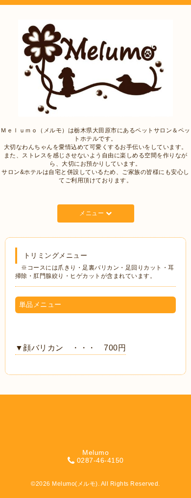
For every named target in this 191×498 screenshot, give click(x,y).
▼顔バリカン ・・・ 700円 (70, 348)
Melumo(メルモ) (75, 483)
